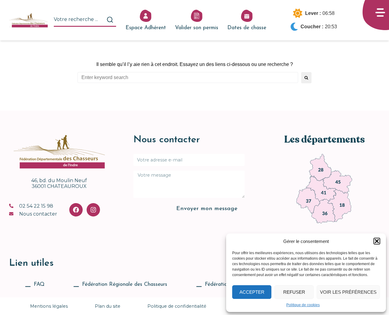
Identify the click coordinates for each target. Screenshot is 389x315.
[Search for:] (187, 77)
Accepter (251, 292)
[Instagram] (93, 209)
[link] (320, 167)
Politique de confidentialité (176, 306)
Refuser (294, 292)
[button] (377, 241)
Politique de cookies (303, 305)
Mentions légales (49, 306)
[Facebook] (76, 209)
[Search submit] (110, 20)
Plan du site (107, 306)
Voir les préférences (348, 292)
